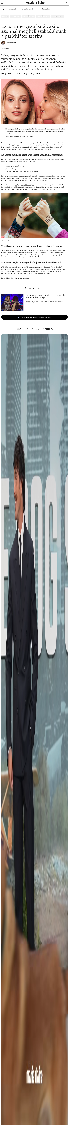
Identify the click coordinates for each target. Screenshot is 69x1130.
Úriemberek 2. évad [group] (28, 9)
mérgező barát (15, 16)
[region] (34, 729)
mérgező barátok (28, 16)
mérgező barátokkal (44, 273)
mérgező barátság (43, 16)
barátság (5, 16)
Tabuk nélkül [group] (45, 9)
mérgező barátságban (27, 185)
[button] (34, 729)
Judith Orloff (8, 159)
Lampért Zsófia (11, 42)
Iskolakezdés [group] (12, 9)
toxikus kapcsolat (57, 16)
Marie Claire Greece (12, 278)
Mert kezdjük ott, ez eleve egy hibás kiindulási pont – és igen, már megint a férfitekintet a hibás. (45, 302)
